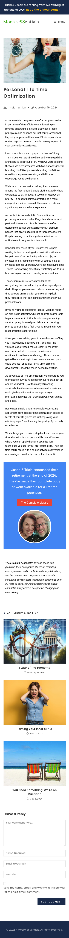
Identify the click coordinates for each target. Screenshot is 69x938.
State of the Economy (34, 668)
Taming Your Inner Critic (34, 729)
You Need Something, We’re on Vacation (34, 792)
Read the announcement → (45, 9)
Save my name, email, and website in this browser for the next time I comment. (34, 890)
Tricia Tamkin (17, 107)
